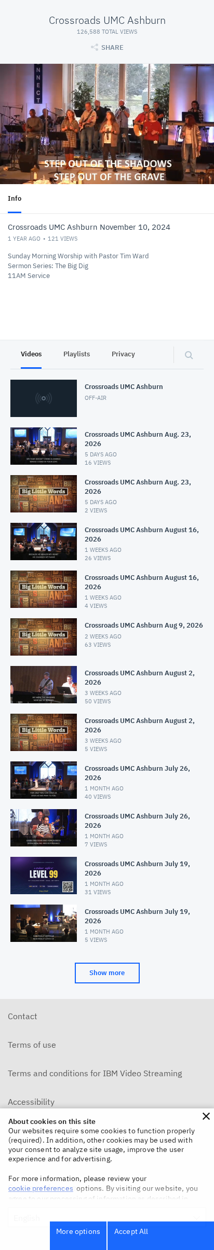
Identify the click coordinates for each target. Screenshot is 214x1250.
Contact (22, 1016)
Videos (31, 354)
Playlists (76, 354)
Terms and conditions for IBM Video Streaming (95, 1073)
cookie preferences (40, 1188)
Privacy (123, 354)
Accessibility (31, 1101)
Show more (107, 972)
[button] (206, 1116)
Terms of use (32, 1044)
